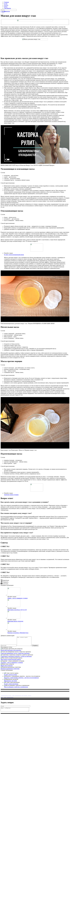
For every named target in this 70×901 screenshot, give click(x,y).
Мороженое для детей (10, 680)
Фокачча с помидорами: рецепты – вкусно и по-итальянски (21, 677)
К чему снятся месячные (11, 684)
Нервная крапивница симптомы (10, 668)
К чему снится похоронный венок (14, 254)
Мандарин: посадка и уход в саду (17, 609)
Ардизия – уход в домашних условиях (12, 662)
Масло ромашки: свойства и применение (16, 687)
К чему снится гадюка (10, 674)
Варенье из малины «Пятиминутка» (18, 632)
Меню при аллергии (7, 665)
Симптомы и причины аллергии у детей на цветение (16, 656)
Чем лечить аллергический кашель (11, 659)
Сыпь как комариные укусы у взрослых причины (15, 653)
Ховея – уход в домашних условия (17, 598)
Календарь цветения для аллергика (11, 650)
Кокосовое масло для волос (15, 621)
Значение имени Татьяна (11, 494)
